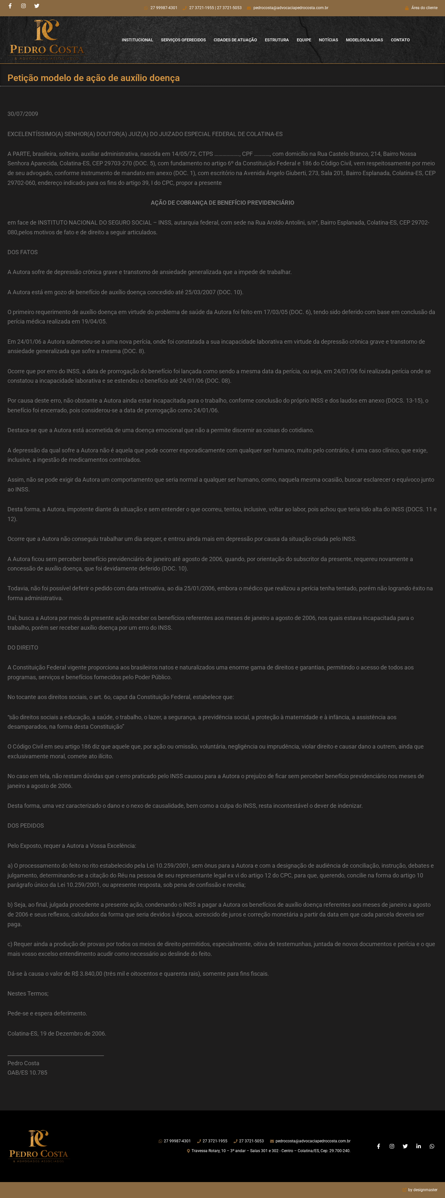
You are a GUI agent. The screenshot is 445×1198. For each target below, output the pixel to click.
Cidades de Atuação (235, 39)
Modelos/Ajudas (364, 39)
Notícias (328, 39)
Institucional (137, 39)
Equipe (304, 39)
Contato (400, 39)
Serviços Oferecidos (183, 39)
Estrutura (277, 39)
